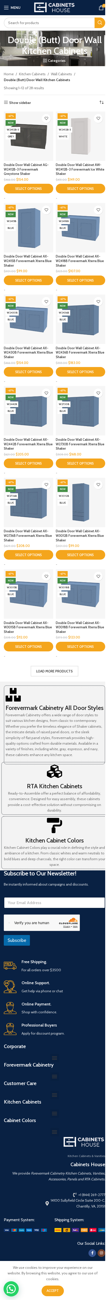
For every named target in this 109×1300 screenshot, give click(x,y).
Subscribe (17, 940)
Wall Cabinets (61, 74)
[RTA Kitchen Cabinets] (54, 771)
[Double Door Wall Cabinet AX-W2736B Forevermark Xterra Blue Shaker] (28, 502)
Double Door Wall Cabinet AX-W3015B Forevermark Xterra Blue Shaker (28, 627)
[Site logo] (54, 7)
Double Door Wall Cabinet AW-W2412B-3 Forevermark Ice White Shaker (80, 169)
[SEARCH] (100, 22)
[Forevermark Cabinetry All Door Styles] (13, 694)
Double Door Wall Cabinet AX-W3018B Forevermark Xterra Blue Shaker (80, 627)
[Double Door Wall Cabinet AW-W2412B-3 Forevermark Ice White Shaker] (80, 136)
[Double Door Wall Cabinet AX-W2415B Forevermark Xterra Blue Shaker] (28, 227)
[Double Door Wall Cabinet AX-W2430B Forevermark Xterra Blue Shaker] (28, 319)
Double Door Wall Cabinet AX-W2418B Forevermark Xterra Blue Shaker (80, 260)
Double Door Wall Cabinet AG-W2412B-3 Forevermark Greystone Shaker (26, 169)
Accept (53, 1291)
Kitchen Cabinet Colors (54, 840)
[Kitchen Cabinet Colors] (54, 825)
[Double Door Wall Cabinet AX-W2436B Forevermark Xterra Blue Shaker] (80, 319)
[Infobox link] (54, 966)
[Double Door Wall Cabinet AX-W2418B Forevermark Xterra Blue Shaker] (80, 227)
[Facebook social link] (92, 1253)
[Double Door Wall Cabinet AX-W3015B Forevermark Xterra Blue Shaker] (28, 594)
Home (9, 74)
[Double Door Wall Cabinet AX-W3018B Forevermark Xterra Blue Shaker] (80, 594)
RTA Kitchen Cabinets (54, 786)
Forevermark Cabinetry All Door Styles (54, 707)
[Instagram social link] (101, 1253)
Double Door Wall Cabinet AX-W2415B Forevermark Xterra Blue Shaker (28, 260)
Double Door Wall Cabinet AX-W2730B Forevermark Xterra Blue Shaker (80, 444)
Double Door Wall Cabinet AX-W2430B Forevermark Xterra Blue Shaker (28, 352)
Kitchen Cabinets (32, 74)
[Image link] (25, 1230)
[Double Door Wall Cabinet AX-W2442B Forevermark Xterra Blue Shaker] (28, 410)
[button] (54, 1058)
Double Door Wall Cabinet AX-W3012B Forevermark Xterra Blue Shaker (80, 535)
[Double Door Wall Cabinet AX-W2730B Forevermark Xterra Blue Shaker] (80, 410)
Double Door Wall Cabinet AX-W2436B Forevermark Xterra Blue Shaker (80, 352)
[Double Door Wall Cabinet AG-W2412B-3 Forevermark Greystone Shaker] (28, 136)
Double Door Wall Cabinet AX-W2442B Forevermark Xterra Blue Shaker (28, 444)
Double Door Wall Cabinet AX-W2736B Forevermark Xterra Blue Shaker (28, 535)
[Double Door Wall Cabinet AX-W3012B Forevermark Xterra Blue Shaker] (80, 502)
